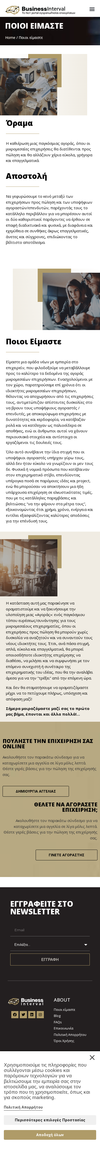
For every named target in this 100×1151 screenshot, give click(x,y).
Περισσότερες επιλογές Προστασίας (50, 1120)
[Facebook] (14, 1014)
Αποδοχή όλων (50, 1135)
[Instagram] (40, 1014)
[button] (92, 9)
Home (10, 37)
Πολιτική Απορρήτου (23, 1107)
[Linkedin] (31, 1014)
